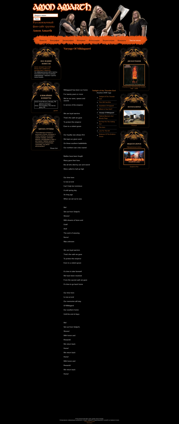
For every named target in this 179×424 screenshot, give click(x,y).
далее (56, 110)
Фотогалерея (94, 40)
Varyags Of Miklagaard (106, 113)
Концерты (122, 40)
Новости (43, 40)
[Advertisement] (90, 69)
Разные (134, 125)
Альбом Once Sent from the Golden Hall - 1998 (134, 87)
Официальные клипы (134, 147)
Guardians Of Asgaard (106, 106)
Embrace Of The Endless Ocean (107, 135)
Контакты (89, 422)
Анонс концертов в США (42, 67)
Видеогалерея (108, 40)
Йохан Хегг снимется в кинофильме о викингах (42, 69)
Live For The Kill (104, 131)
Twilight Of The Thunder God (107, 98)
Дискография (67, 40)
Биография (54, 40)
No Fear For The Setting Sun (107, 123)
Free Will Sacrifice (105, 102)
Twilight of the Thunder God (104, 90)
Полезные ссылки (89, 421)
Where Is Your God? (105, 109)
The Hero (102, 127)
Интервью (81, 40)
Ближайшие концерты (46, 96)
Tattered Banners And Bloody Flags (106, 117)
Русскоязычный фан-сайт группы (44, 26)
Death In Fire (134, 167)
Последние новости (46, 62)
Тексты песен (135, 40)
